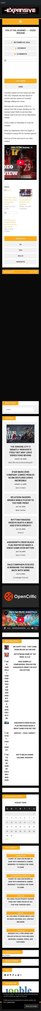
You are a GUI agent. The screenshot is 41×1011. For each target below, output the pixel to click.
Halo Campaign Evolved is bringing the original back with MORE (20, 567)
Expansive (21, 48)
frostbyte (20, 262)
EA (20, 244)
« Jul (6, 839)
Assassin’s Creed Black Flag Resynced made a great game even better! (20, 545)
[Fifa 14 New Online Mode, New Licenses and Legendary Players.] (10, 193)
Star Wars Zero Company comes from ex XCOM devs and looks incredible (20, 476)
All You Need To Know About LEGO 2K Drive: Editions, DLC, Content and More (20, 919)
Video (20, 87)
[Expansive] (20, 10)
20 (25, 827)
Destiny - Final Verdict (24, 733)
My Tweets (6, 955)
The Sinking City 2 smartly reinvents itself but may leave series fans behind (20, 451)
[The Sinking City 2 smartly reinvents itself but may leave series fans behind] (20, 441)
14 (29, 822)
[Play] (5, 628)
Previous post (9, 272)
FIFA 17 (20, 256)
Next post (33, 272)
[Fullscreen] (36, 628)
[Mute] (32, 628)
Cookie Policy (11, 1002)
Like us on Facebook (11, 961)
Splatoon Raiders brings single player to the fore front (20, 500)
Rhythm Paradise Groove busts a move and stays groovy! (21, 522)
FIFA (20, 250)
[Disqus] (20, 306)
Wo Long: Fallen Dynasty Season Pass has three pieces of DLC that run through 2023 (20, 902)
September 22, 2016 (22, 42)
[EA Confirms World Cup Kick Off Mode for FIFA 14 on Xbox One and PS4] (10, 215)
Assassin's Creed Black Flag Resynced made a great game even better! (25, 726)
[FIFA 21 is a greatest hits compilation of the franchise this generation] (25, 193)
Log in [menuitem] (3, 2)
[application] (20, 619)
